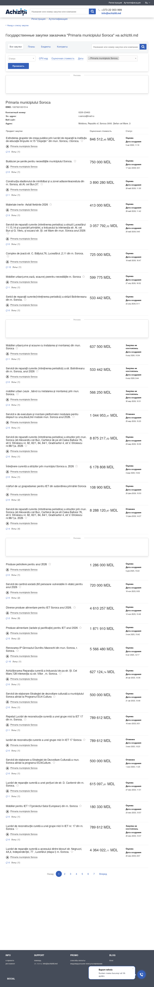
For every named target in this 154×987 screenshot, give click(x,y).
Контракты (62, 46)
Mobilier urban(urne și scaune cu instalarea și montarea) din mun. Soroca (43, 346)
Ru (146, 2)
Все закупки (16, 46)
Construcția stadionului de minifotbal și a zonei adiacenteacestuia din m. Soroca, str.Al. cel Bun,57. (45, 182)
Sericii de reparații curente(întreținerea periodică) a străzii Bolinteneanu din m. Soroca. (46, 297)
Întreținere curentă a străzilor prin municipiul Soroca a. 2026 (40, 466)
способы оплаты (77, 960)
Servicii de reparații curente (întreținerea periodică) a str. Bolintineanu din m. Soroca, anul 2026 (45, 369)
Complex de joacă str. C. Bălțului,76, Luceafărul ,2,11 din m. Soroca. (45, 253)
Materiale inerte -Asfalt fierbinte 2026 (27, 204)
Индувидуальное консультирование (86, 963)
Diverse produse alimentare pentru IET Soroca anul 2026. (39, 607)
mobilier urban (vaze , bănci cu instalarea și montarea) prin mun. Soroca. (42, 392)
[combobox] (21, 58)
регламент (10, 963)
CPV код (43, 58)
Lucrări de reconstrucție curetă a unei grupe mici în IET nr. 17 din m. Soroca (44, 827)
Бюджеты (46, 46)
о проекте (10, 960)
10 (9, 661)
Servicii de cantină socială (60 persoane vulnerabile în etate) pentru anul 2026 (44, 585)
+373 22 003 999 (111, 10)
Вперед (103, 873)
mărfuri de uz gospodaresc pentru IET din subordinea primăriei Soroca (46, 486)
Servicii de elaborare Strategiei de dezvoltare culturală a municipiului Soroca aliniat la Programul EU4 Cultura (45, 694)
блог (111, 960)
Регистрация (115, 2)
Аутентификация (132, 2)
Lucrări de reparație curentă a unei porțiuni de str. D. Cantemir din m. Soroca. (45, 784)
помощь (37, 960)
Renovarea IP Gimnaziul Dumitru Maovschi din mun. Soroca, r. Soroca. (41, 649)
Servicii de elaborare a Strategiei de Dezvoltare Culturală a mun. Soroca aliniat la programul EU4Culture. (42, 761)
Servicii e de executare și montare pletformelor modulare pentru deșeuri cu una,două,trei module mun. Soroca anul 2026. (42, 415)
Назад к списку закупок (18, 25)
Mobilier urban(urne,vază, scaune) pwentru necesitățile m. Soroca (43, 276)
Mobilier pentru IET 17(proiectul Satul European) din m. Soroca (42, 806)
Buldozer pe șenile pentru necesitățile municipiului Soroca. (39, 161)
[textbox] (22, 58)
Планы (31, 46)
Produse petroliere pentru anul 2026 (26, 564)
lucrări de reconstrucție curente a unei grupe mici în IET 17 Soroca (43, 740)
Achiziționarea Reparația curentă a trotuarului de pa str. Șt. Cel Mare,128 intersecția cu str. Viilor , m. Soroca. (41, 671)
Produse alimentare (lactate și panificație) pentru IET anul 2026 (42, 628)
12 (9, 266)
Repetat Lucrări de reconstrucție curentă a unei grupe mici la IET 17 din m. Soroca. (44, 717)
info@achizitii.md (111, 13)
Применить (18, 65)
